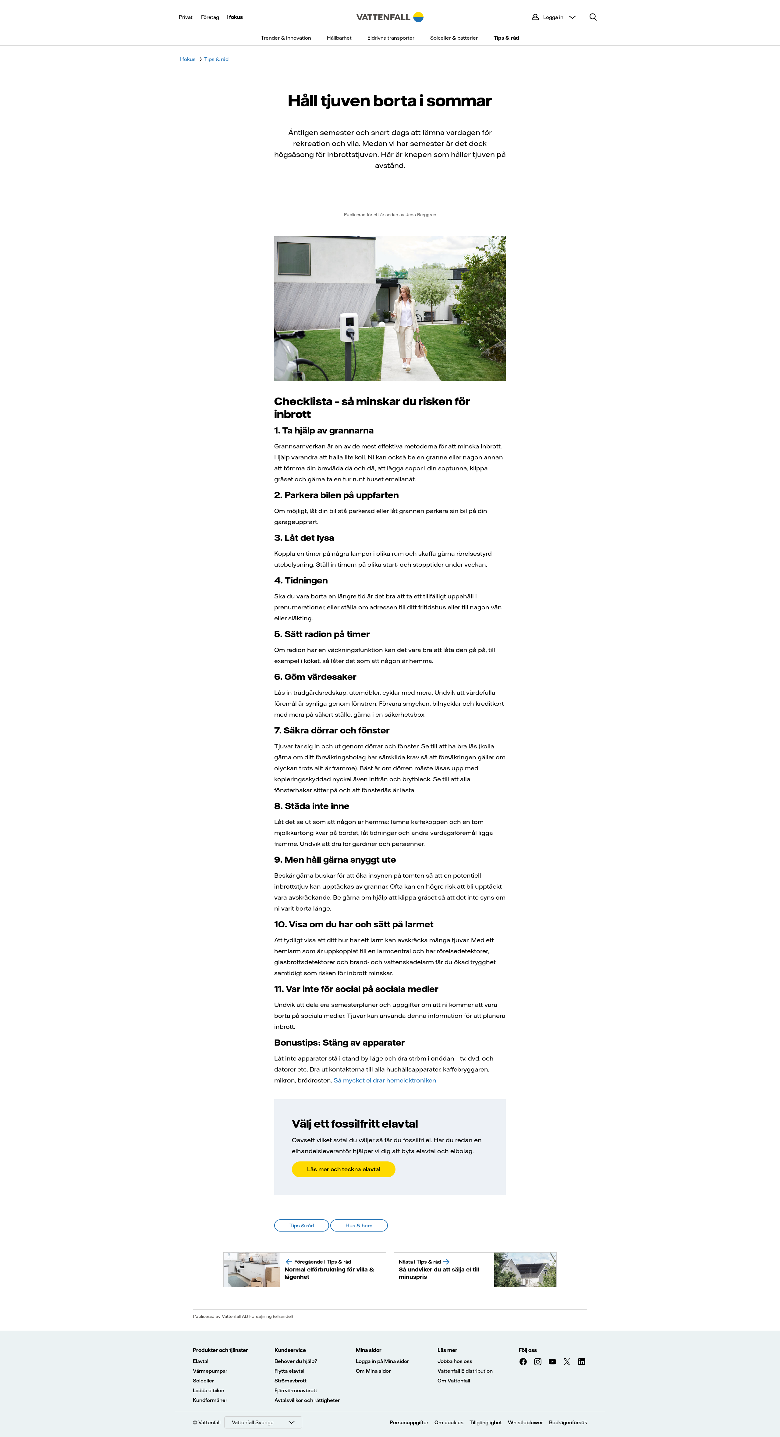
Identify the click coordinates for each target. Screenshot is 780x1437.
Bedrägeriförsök (568, 1422)
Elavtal (200, 1361)
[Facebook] (523, 1361)
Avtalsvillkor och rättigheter (307, 1400)
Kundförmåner (210, 1400)
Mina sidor (368, 1350)
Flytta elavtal (289, 1371)
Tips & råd (506, 38)
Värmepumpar (210, 1371)
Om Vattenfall (454, 1381)
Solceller (203, 1381)
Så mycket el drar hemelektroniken (385, 1080)
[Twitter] (567, 1361)
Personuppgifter (409, 1422)
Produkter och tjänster (220, 1350)
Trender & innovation (286, 38)
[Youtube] (552, 1361)
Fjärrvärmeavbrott (296, 1390)
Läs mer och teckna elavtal (343, 1169)
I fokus (234, 17)
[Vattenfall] (390, 17)
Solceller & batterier (454, 38)
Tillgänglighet (486, 1422)
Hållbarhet (339, 38)
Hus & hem (359, 1225)
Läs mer (447, 1350)
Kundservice (290, 1350)
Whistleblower (525, 1422)
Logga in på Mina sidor (382, 1361)
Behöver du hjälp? (296, 1361)
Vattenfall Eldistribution (465, 1371)
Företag (210, 17)
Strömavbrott (291, 1381)
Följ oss (528, 1350)
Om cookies (448, 1422)
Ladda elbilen (208, 1390)
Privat (186, 17)
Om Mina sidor (373, 1371)
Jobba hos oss (455, 1361)
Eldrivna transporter (390, 38)
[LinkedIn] (581, 1361)
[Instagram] (537, 1361)
